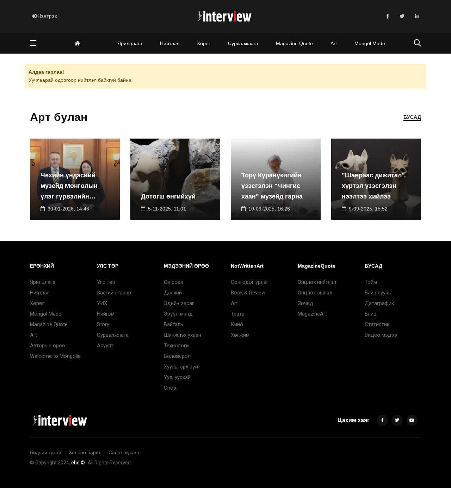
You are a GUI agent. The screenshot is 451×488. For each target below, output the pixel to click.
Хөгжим (240, 335)
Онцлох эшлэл (315, 292)
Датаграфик (379, 303)
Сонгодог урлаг (249, 282)
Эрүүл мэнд (178, 314)
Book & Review (248, 292)
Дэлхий (173, 292)
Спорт (171, 388)
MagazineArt (312, 314)
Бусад (412, 117)
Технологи (176, 345)
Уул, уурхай (177, 377)
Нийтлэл (169, 43)
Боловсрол (177, 356)
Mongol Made (369, 43)
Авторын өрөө (47, 345)
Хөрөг (203, 43)
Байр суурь (378, 292)
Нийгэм (106, 314)
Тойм (371, 282)
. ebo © (77, 462)
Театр (238, 314)
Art (333, 43)
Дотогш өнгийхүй (168, 196)
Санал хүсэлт (124, 452)
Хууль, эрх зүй (181, 367)
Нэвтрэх (47, 16)
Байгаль (173, 324)
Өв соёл (173, 282)
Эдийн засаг (179, 303)
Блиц (371, 314)
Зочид (305, 303)
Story (103, 324)
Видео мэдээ (381, 335)
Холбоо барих (85, 452)
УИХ (102, 303)
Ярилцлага (129, 43)
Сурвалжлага (243, 43)
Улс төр (106, 282)
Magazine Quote (294, 43)
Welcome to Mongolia (55, 356)
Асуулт (105, 345)
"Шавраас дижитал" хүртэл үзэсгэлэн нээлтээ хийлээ (373, 186)
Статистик (377, 324)
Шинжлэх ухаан (182, 335)
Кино (237, 324)
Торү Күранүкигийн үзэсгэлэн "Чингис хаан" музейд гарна (272, 186)
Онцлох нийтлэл (317, 282)
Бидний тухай (45, 452)
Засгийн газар (114, 292)
